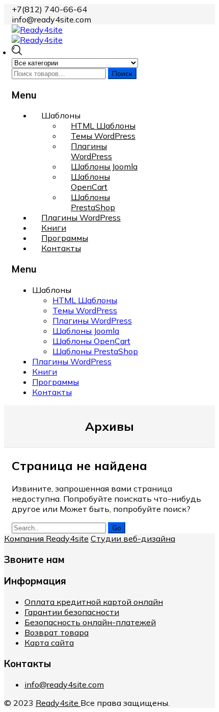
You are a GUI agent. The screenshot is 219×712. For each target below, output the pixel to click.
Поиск (122, 73)
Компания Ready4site (46, 538)
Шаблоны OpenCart (90, 181)
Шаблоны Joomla (104, 166)
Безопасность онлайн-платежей (90, 622)
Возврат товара (56, 632)
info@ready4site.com (64, 684)
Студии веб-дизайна (133, 538)
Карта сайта (49, 642)
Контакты (61, 248)
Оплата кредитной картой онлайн (93, 602)
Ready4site (58, 703)
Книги (53, 228)
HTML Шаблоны (103, 125)
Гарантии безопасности (71, 612)
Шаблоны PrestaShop (93, 202)
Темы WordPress (103, 136)
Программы (64, 238)
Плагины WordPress (91, 151)
